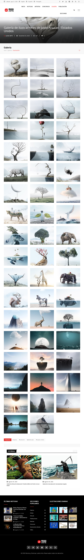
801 (37, 36)
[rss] (75, 1)
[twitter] (63, 1)
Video (38, 529)
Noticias (30, 6)
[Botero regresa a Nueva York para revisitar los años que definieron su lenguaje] (8, 510)
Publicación (63, 6)
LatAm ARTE (9, 36)
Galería (54, 6)
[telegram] (69, 1)
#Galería (15, 440)
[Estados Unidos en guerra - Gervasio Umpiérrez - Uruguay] (54, 510)
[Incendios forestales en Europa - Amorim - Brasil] (54, 525)
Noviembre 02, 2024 (24, 36)
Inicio (23, 6)
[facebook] (59, 1)
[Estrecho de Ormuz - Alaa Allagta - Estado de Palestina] (63, 510)
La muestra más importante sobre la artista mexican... (18, 526)
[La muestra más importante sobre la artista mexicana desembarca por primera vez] (8, 526)
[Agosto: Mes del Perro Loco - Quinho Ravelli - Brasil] (73, 525)
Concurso (38, 524)
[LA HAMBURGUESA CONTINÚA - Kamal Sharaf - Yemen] (73, 518)
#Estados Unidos (40, 440)
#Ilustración (22, 440)
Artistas (37, 6)
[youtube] (66, 1)
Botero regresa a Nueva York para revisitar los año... (19, 509)
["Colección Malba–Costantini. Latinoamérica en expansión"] (8, 518)
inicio (5, 50)
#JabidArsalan (30, 440)
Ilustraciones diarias (38, 527)
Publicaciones (38, 518)
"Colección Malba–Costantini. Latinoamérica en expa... (20, 517)
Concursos (46, 6)
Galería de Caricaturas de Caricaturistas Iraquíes (19, 484)
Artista (38, 513)
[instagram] (79, 1)
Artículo (38, 515)
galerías (10, 50)
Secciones (63, 13)
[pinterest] (72, 1)
